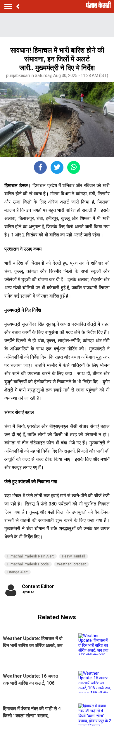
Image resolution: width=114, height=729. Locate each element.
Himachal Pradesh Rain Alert (30, 556)
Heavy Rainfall (73, 556)
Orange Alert (17, 572)
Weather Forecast (71, 564)
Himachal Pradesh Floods (28, 564)
